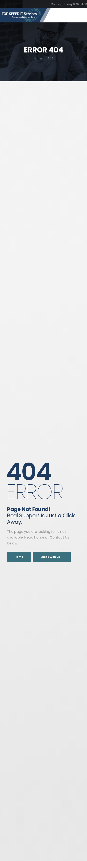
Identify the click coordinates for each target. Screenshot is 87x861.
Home (38, 58)
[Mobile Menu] (81, 15)
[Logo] (25, 15)
